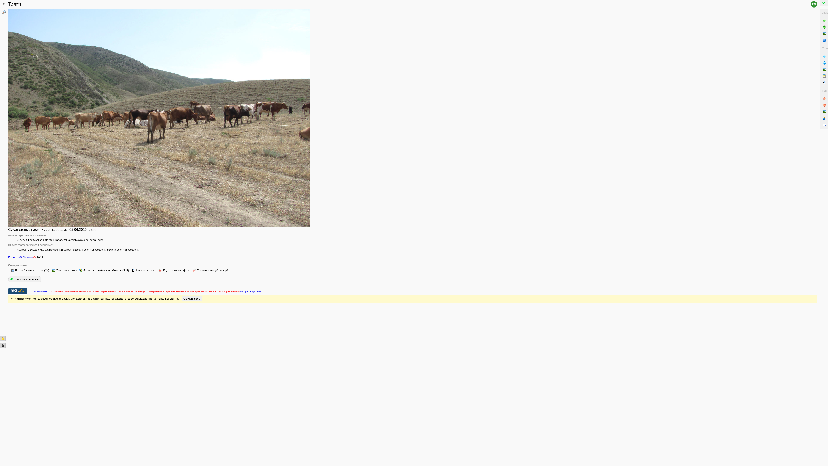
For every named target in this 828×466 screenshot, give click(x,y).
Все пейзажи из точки (29, 270)
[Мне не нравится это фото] (3, 345)
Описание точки (66, 270)
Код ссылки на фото (176, 270)
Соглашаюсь (191, 298)
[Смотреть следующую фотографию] (279, 118)
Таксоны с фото (146, 270)
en (814, 4)
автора (244, 291)
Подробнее (255, 291)
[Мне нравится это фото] (3, 338)
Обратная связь (38, 291)
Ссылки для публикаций (212, 270)
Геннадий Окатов (20, 257)
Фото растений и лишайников (102, 270)
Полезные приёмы (27, 279)
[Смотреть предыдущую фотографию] (39, 118)
